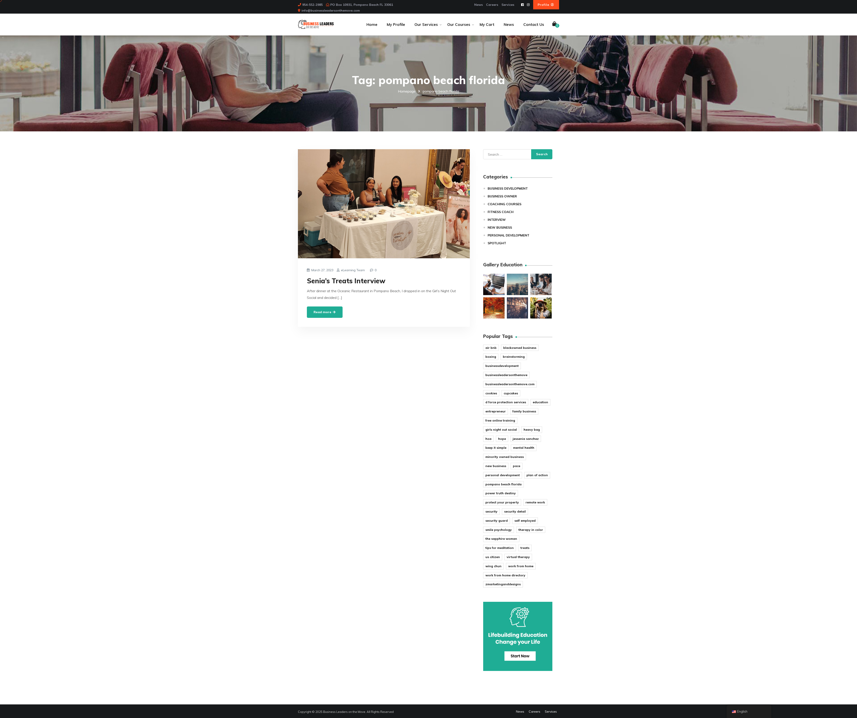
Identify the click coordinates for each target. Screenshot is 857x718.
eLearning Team (353, 270)
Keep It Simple (495, 448)
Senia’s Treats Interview (346, 281)
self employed (525, 521)
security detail (515, 511)
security (491, 511)
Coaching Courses (504, 204)
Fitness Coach (501, 212)
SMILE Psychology (498, 530)
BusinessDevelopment (502, 366)
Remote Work (535, 502)
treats (524, 548)
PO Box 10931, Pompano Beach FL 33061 (361, 5)
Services (507, 5)
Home (371, 24)
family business (524, 411)
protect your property (502, 502)
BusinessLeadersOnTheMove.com (510, 384)
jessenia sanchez (526, 439)
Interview (497, 220)
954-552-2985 (312, 5)
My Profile (396, 24)
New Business (500, 228)
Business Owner (502, 196)
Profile (544, 5)
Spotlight (497, 243)
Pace (516, 466)
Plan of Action (537, 475)
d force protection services (505, 402)
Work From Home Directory (505, 575)
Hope (502, 439)
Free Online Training (500, 420)
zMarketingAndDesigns (503, 584)
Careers (492, 5)
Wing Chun (493, 566)
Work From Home (520, 566)
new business (495, 466)
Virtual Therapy (518, 557)
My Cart (487, 24)
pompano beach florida (503, 484)
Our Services (426, 24)
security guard (496, 521)
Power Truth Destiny (500, 493)
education (540, 402)
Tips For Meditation (499, 548)
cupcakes (511, 393)
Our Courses (458, 24)
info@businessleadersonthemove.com (331, 10)
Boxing (490, 357)
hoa (488, 439)
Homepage (407, 91)
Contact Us (533, 24)
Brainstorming (514, 357)
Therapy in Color (530, 530)
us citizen (492, 557)
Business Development (508, 188)
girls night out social (501, 430)
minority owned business (504, 457)
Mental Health (523, 448)
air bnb (491, 348)
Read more (323, 312)
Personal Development (508, 235)
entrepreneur (495, 411)
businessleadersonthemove (506, 375)
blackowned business (519, 348)
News (478, 5)
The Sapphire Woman (501, 539)
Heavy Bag (532, 430)
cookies (491, 393)
